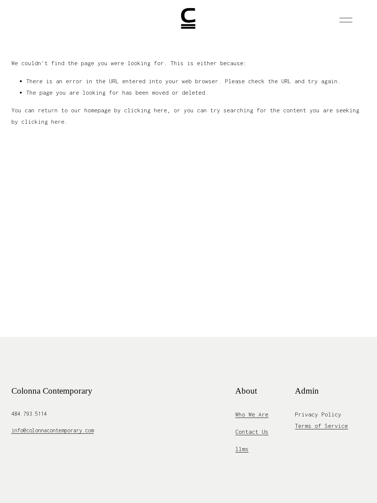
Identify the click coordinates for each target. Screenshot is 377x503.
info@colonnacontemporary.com (52, 430)
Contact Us (251, 431)
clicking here (145, 110)
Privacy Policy (318, 414)
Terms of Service (321, 425)
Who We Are (251, 414)
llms (242, 449)
